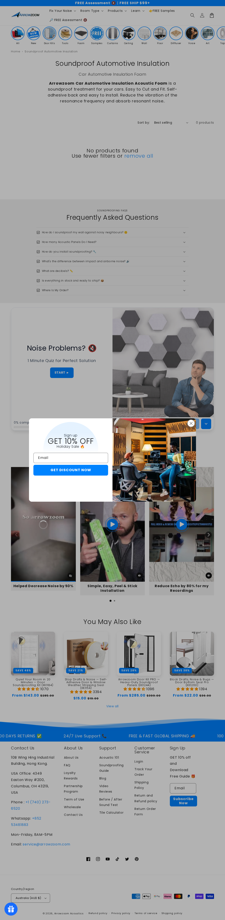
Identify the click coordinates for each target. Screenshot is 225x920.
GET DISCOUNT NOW (71, 469)
